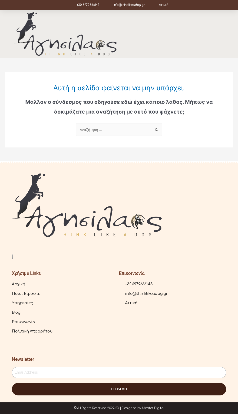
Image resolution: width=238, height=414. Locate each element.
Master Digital (153, 408)
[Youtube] (29, 245)
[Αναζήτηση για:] (119, 129)
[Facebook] (15, 245)
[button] (220, 34)
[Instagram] (22, 245)
